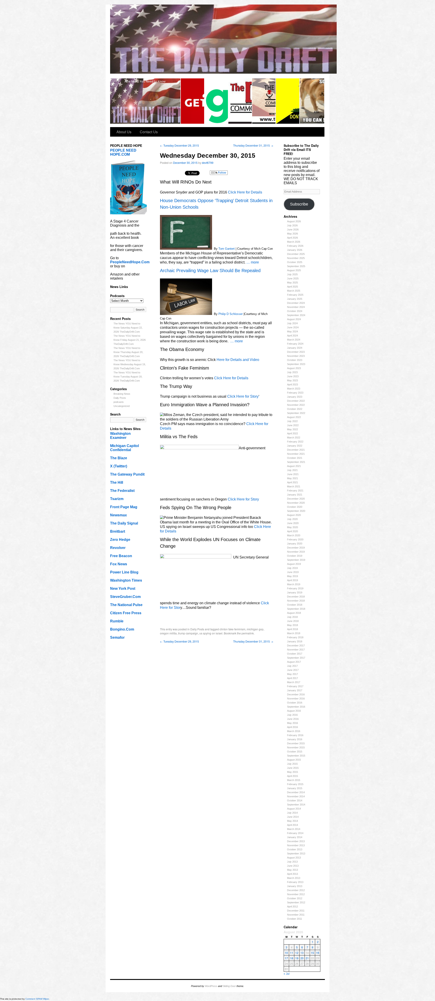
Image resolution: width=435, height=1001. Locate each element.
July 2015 (292, 763)
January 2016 (294, 739)
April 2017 (292, 678)
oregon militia (168, 633)
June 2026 (293, 229)
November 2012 (296, 894)
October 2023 (294, 360)
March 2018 (293, 633)
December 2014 (296, 792)
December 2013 (296, 841)
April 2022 (292, 433)
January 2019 (294, 592)
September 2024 (296, 315)
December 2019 (296, 547)
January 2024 (294, 347)
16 (317, 953)
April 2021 (292, 482)
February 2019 (295, 588)
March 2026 (293, 241)
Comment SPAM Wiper (37, 999)
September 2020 (296, 511)
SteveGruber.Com (125, 597)
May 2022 (292, 429)
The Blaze (118, 458)
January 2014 (294, 837)
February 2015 (295, 784)
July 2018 (292, 617)
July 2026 (292, 225)
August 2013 (294, 857)
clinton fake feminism (232, 629)
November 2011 (295, 914)
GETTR (193, 101)
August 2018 (294, 613)
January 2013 (294, 886)
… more (252, 262)
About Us (123, 131)
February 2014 (295, 833)
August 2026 (294, 221)
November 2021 (296, 453)
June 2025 (293, 278)
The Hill (116, 482)
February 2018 (295, 637)
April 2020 (292, 531)
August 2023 (294, 368)
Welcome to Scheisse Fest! (312, 101)
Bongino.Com (122, 629)
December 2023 (296, 352)
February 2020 (295, 539)
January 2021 (294, 494)
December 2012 (296, 890)
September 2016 (296, 706)
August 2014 (294, 808)
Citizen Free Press (125, 613)
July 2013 (292, 861)
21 (307, 958)
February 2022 (295, 441)
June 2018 (293, 621)
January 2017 (294, 690)
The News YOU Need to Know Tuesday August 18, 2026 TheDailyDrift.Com (128, 376)
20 (302, 958)
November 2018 (296, 600)
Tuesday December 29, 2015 (179, 145)
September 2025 (296, 266)
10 (286, 953)
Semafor (117, 637)
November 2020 (296, 502)
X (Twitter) (118, 466)
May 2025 (292, 282)
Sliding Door (229, 986)
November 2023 (296, 356)
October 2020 (294, 506)
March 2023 (293, 388)
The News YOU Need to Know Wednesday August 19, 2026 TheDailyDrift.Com (130, 364)
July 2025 (292, 274)
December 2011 (295, 910)
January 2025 (294, 298)
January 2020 (294, 543)
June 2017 (293, 670)
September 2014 (296, 804)
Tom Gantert (226, 248)
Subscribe (299, 204)
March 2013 (293, 878)
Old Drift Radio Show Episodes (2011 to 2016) (264, 101)
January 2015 (294, 788)
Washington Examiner (120, 436)
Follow (221, 172)
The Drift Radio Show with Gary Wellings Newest (240, 101)
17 (286, 958)
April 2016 (292, 727)
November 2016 (296, 698)
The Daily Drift (145, 101)
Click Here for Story (243, 396)
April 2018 (292, 629)
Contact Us (149, 131)
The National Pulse (126, 605)
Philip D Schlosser (230, 314)
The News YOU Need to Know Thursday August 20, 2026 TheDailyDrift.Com (128, 352)
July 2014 (292, 812)
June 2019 (293, 572)
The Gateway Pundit (127, 474)
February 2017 (295, 686)
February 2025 (295, 294)
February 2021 (295, 490)
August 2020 (294, 515)
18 (291, 958)
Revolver (118, 548)
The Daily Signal (124, 523)
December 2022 (296, 400)
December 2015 (296, 743)
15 (312, 953)
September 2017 (296, 657)
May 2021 (292, 478)
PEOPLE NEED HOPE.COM (123, 152)
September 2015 (296, 755)
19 (296, 958)
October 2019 (294, 555)
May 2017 (292, 674)
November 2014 (296, 796)
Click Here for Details (245, 192)
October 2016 (294, 702)
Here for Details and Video (238, 360)
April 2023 (292, 384)
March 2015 (293, 780)
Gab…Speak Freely (216, 101)
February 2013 (295, 882)
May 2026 (292, 233)
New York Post (122, 588)
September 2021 (296, 462)
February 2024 (295, 343)
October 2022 (294, 409)
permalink (248, 633)
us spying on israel (210, 633)
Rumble (116, 621)
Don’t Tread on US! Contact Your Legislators (288, 101)
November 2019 (296, 551)
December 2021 (296, 449)
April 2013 (292, 874)
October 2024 (294, 311)
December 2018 (296, 596)
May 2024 (292, 331)
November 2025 (296, 258)
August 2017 (294, 661)
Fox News (118, 564)
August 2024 (294, 319)
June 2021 (293, 474)
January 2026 (294, 250)
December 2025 (296, 254)
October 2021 (294, 458)
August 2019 (294, 564)
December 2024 (296, 303)
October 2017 (294, 653)
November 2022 (296, 405)
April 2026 (292, 237)
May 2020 (292, 527)
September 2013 (296, 853)
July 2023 (292, 372)
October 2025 (294, 262)
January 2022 (294, 445)
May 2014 (292, 821)
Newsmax (118, 515)
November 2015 (296, 747)
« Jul (287, 973)
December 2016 (296, 694)
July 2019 (292, 568)
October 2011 (294, 918)
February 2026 (295, 245)
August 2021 (294, 466)
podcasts (119, 402)
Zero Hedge (120, 540)
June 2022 (293, 425)
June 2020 (293, 523)
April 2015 (292, 776)
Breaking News (122, 393)
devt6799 (207, 162)
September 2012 (296, 902)
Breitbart (117, 531)
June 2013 (293, 865)
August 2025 (294, 270)
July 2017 (292, 666)
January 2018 (294, 641)
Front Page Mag (123, 507)
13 (302, 953)
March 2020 (293, 535)
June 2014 (293, 816)
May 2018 (292, 625)
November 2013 (296, 845)
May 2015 (292, 772)
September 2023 (296, 364)
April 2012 (292, 906)
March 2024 (293, 339)
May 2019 (292, 576)
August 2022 (294, 417)
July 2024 (292, 323)
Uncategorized (122, 406)
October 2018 (294, 604)
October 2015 (294, 751)
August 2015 (294, 759)
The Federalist (122, 491)
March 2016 (293, 731)
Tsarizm (116, 499)
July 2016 (292, 714)
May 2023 (292, 380)
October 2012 (294, 898)
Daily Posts (120, 398)
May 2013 (292, 869)
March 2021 (293, 486)
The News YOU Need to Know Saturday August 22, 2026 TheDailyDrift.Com (128, 327)
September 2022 (296, 413)
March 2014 (293, 829)
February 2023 (295, 392)
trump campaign (188, 633)
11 (291, 953)
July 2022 (292, 421)
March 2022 (293, 437)
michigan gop (255, 629)
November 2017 (296, 649)
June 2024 (293, 327)
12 (296, 953)
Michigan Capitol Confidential (124, 448)
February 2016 (295, 735)
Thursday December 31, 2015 (253, 145)
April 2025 (292, 286)
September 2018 (296, 608)
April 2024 (292, 335)
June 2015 (293, 767)
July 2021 (292, 470)
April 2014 (292, 825)
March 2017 (293, 682)
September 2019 (296, 560)
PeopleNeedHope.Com (130, 262)
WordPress (211, 986)
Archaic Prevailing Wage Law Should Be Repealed (210, 270)
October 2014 (294, 800)
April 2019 (292, 580)
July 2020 (292, 519)
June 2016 (293, 719)
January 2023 (294, 396)
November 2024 (296, 307)
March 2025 (293, 290)
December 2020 (296, 498)
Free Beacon (121, 556)
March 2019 (293, 584)
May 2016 (292, 723)
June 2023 (293, 376)
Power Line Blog (124, 572)
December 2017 (296, 645)
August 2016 (294, 710)
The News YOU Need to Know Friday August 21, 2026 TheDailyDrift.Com (130, 339)
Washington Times (126, 580)
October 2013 (294, 849)
